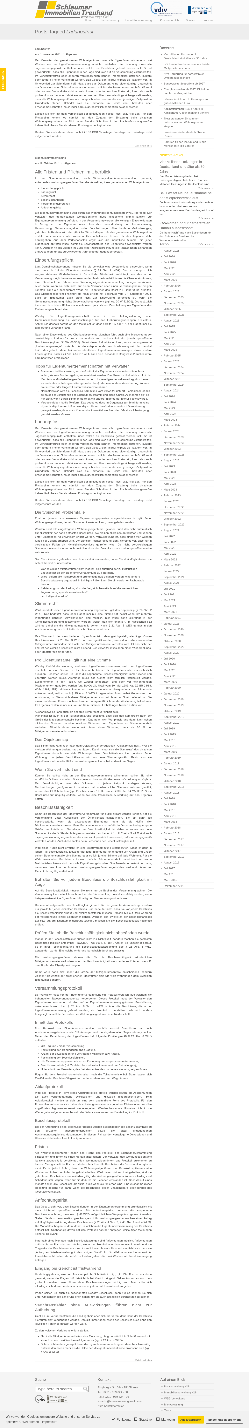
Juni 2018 (170, 804)
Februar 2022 (172, 565)
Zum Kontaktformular (111, 1405)
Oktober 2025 (172, 308)
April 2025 (170, 343)
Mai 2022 (169, 547)
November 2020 (174, 635)
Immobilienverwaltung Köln (180, 1392)
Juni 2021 (170, 594)
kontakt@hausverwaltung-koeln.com (120, 1401)
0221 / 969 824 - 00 (115, 1392)
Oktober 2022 (172, 518)
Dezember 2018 (174, 769)
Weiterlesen (30, 1422)
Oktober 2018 (172, 780)
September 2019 (174, 716)
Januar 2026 (171, 291)
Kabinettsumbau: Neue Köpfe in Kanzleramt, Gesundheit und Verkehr (186, 110)
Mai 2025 (169, 338)
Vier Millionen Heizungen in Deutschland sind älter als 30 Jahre (185, 56)
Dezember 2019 (174, 699)
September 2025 (174, 314)
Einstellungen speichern (224, 1419)
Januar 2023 (171, 501)
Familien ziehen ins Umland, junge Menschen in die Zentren (185, 143)
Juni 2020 (170, 664)
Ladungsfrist (42, 48)
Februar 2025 (172, 355)
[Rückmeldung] (3, 79)
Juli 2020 (169, 658)
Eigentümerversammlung (74, 64)
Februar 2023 (172, 495)
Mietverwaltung (173, 1404)
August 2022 (171, 530)
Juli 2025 (169, 326)
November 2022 (174, 512)
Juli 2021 (169, 588)
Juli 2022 (169, 536)
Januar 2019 (171, 763)
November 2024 (174, 373)
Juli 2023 (169, 466)
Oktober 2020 (172, 641)
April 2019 (170, 746)
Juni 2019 (170, 734)
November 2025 (174, 303)
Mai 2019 (169, 740)
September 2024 (174, 384)
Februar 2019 (172, 757)
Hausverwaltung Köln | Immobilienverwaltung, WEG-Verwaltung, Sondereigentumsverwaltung (74, 10)
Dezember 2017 (174, 839)
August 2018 (171, 792)
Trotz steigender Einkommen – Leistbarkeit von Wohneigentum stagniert (183, 122)
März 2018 (170, 821)
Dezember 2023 (174, 437)
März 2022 (170, 559)
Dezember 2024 (174, 367)
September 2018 (174, 786)
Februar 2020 (172, 687)
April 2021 (170, 606)
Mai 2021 (169, 600)
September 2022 (174, 524)
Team (167, 1410)
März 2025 (170, 349)
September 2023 (174, 454)
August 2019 (171, 722)
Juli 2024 (169, 396)
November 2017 (174, 845)
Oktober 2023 (172, 448)
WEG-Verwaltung (174, 1398)
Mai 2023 (169, 477)
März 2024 (170, 419)
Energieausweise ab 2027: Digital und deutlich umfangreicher (187, 91)
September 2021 (174, 577)
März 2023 (170, 489)
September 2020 (174, 646)
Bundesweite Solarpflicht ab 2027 (184, 83)
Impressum (49, 1422)
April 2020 (170, 676)
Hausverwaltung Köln (177, 1386)
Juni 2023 (170, 472)
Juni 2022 (170, 542)
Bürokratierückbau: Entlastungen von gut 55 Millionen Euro (186, 101)
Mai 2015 (169, 874)
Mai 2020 (169, 670)
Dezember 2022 (174, 507)
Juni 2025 (170, 332)
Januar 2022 (171, 571)
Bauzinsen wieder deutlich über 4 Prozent (184, 134)
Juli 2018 (169, 798)
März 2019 (170, 751)
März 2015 (170, 880)
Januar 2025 (171, 361)
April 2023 (170, 483)
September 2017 (174, 856)
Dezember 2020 (174, 629)
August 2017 (171, 862)
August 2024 (171, 390)
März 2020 (170, 681)
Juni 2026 (170, 262)
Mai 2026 (169, 268)
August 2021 (171, 582)
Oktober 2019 (172, 711)
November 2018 (174, 775)
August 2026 (171, 250)
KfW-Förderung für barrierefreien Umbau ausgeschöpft (184, 75)
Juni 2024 (170, 402)
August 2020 (171, 652)
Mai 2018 (169, 810)
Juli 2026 (169, 256)
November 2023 (174, 442)
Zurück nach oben (143, 146)
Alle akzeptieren (191, 1419)
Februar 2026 (172, 285)
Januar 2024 (171, 431)
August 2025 (171, 320)
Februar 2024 (172, 425)
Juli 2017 (169, 868)
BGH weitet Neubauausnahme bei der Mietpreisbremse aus (187, 66)
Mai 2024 (169, 407)
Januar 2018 (171, 833)
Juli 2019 (169, 728)
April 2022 (170, 553)
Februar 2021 (172, 617)
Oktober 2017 (172, 850)
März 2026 (170, 279)
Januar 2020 (171, 693)
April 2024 (170, 413)
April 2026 (170, 273)
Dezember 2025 (174, 297)
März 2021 (170, 611)
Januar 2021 (171, 623)
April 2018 (170, 815)
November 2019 (174, 705)
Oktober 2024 (172, 378)
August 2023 (171, 460)
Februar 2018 (172, 827)
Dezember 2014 (174, 885)
